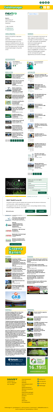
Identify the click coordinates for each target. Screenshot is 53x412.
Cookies (23, 399)
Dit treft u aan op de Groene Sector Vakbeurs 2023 (40, 155)
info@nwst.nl (42, 379)
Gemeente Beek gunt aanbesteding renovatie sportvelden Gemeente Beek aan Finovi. (37, 266)
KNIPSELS (8, 310)
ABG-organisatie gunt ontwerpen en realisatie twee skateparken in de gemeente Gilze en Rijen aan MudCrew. (36, 271)
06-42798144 (42, 383)
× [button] (48, 198)
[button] (10, 211)
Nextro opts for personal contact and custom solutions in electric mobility (18, 82)
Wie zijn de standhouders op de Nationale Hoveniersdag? (18, 102)
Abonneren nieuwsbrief (27, 389)
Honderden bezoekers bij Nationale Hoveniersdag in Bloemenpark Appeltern (18, 96)
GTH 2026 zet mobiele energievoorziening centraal (19, 269)
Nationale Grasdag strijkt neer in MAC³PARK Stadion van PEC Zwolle (18, 287)
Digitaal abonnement (27, 387)
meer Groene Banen (15, 244)
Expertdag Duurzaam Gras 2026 (18, 281)
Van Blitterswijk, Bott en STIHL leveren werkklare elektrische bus (40, 145)
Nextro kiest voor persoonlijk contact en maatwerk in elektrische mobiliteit (40, 86)
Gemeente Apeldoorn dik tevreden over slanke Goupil (41, 75)
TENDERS (30, 257)
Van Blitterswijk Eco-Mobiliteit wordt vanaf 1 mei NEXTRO (17, 116)
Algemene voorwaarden (27, 394)
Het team (24, 390)
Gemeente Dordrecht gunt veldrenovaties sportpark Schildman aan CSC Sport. (37, 281)
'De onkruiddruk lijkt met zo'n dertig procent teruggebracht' (40, 95)
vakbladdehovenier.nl (43, 407)
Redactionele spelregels (27, 392)
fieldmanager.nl (8, 407)
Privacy (23, 397)
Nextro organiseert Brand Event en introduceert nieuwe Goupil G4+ (18, 76)
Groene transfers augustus (40, 312)
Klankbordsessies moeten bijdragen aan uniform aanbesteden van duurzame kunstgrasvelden (18, 275)
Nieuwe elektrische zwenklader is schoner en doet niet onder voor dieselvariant (41, 165)
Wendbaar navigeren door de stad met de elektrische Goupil (41, 125)
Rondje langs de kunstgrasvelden (38, 334)
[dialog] (26, 206)
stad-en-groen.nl (25, 407)
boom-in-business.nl (20, 409)
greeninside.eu (29, 409)
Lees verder (24, 207)
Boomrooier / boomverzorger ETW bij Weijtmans (19, 234)
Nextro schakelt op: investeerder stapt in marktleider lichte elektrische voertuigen (17, 89)
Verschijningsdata (26, 402)
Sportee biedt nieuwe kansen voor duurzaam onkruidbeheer (41, 318)
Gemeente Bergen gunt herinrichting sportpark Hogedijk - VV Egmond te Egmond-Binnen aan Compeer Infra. (35, 277)
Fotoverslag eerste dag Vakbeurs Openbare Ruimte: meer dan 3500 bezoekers (17, 134)
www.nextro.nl (10, 29)
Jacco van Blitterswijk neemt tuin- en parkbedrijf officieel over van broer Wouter (18, 109)
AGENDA (8, 257)
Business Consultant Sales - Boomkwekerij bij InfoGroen (18, 239)
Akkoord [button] (41, 211)
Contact (23, 385)
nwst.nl (36, 409)
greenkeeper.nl (16, 407)
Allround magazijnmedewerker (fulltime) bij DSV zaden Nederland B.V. (17, 224)
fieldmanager (42, 385)
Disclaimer (24, 395)
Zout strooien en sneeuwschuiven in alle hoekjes (40, 105)
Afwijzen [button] (30, 211)
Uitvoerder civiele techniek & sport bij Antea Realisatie (19, 218)
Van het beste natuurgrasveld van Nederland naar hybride (39, 329)
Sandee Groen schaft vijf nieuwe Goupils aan (18, 121)
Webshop (24, 382)
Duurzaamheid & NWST (27, 384)
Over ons (24, 381)
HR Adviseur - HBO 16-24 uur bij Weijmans (18, 230)
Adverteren (24, 400)
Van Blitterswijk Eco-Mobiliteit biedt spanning (40, 134)
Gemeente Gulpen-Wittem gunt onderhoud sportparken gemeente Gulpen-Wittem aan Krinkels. (37, 260)
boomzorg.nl (33, 407)
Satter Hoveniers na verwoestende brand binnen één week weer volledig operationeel (17, 127)
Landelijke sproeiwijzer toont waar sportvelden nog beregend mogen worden (41, 324)
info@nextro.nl (9, 28)
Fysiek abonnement (26, 379)
